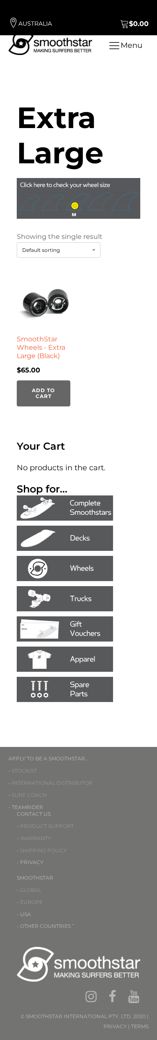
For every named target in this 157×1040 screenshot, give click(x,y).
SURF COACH (29, 795)
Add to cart (43, 393)
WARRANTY (35, 838)
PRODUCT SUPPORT (47, 826)
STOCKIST (24, 771)
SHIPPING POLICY (43, 850)
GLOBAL (30, 890)
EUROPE (31, 902)
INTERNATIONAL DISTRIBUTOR (52, 783)
